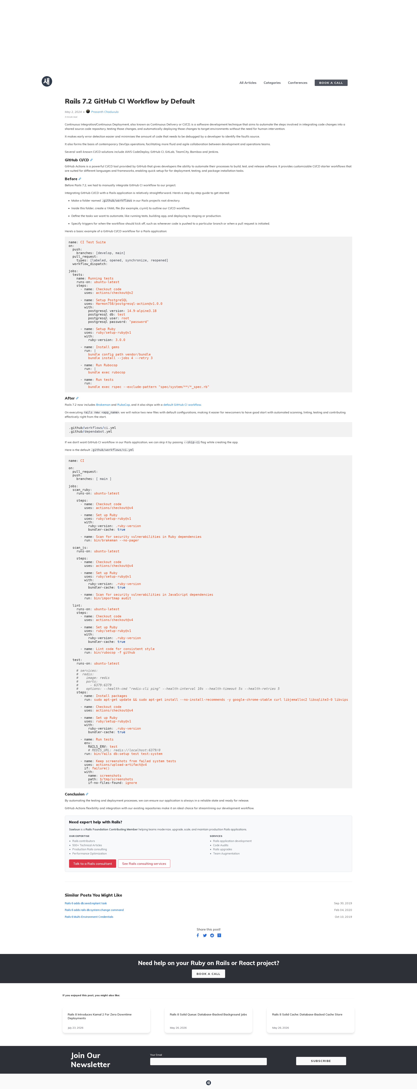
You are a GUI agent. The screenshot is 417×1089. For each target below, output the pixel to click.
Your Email (156, 1054)
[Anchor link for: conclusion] (86, 794)
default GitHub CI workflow (182, 405)
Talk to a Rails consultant (92, 864)
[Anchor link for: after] (76, 398)
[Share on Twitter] (204, 936)
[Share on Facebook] (197, 936)
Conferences (297, 83)
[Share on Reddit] (212, 936)
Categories (272, 83)
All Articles (247, 83)
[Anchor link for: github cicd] (91, 159)
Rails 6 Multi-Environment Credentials (89, 916)
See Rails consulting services (144, 864)
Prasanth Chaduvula (105, 112)
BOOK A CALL (331, 83)
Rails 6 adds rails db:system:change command (94, 910)
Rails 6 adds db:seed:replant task (86, 903)
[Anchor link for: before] (79, 178)
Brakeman (103, 405)
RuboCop (123, 405)
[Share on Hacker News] (219, 936)
